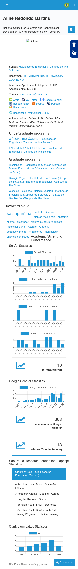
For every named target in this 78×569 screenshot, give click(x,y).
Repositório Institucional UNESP (32, 113)
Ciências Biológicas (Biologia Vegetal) (31, 191)
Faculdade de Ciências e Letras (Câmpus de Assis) (37, 170)
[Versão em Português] (67, 5)
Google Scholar (53, 100)
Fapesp (55, 103)
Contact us (65, 562)
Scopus (40, 103)
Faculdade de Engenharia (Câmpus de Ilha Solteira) (38, 68)
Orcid (16, 100)
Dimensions (20, 107)
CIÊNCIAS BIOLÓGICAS (23, 139)
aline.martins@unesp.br (33, 94)
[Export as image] (71, 29)
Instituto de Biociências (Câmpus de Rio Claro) (38, 183)
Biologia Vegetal (18, 178)
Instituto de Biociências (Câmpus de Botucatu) (38, 192)
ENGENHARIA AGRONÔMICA (27, 148)
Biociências (15, 165)
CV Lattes (32, 100)
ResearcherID (21, 103)
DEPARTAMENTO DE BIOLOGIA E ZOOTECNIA (37, 77)
